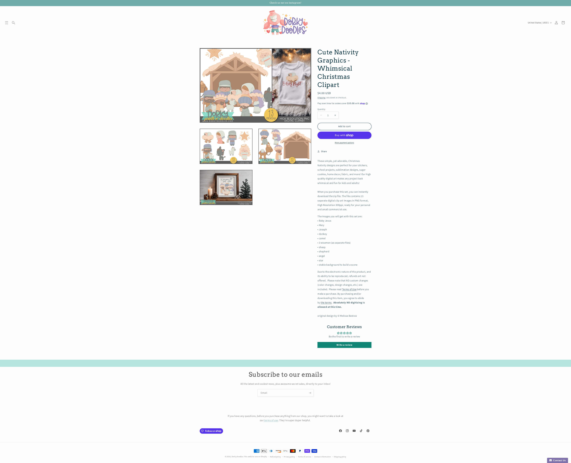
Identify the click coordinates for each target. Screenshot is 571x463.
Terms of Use (349, 289)
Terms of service (304, 457)
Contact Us (559, 460)
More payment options (344, 142)
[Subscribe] (310, 393)
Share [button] (324, 151)
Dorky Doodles (237, 456)
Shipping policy (340, 457)
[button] (6, 22)
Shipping (321, 97)
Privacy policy (289, 457)
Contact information (322, 457)
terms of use (271, 420)
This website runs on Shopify (255, 456)
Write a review (344, 344)
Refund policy (275, 457)
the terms (326, 302)
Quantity (321, 109)
